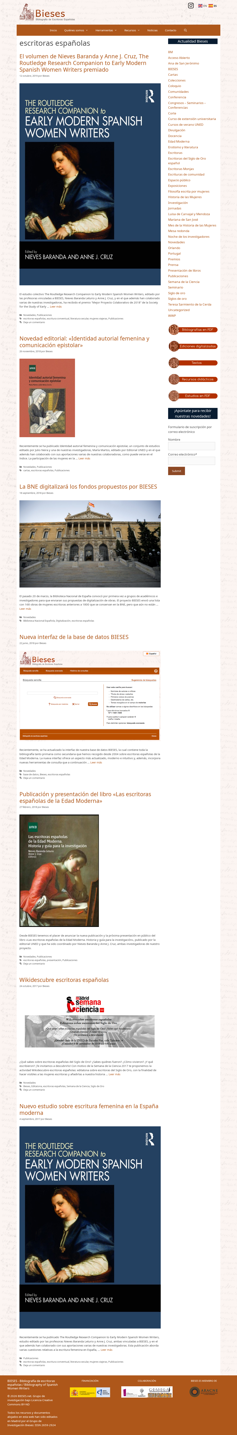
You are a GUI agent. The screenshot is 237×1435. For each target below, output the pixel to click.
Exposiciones (177, 185)
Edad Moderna (179, 141)
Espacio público (179, 180)
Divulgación (176, 130)
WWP (172, 315)
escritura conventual (58, 318)
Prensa (173, 265)
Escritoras (175, 153)
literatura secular (79, 318)
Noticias (152, 30)
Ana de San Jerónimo (183, 63)
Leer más (56, 306)
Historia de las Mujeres (185, 197)
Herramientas (104, 30)
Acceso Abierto (179, 58)
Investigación (178, 203)
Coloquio (174, 86)
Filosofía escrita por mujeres (188, 191)
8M (170, 52)
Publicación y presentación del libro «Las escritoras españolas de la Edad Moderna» (85, 797)
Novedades (29, 315)
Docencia (175, 136)
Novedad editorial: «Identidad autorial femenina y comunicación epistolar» (84, 342)
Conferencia (177, 97)
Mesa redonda (178, 231)
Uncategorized (179, 310)
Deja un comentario (34, 322)
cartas (26, 470)
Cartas (173, 74)
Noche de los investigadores (188, 236)
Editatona (36, 1086)
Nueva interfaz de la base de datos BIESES (73, 637)
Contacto (170, 30)
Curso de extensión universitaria (192, 119)
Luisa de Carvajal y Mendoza (189, 214)
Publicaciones (44, 315)
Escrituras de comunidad (186, 174)
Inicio (53, 30)
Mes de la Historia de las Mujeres (192, 225)
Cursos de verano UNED (185, 124)
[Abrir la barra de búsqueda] (185, 30)
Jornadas (174, 208)
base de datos (31, 774)
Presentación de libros (184, 270)
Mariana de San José (183, 219)
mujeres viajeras (98, 318)
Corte (172, 113)
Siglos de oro (177, 298)
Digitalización (63, 620)
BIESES (173, 69)
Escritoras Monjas (181, 169)
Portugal (174, 253)
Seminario (175, 287)
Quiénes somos (74, 30)
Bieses (43, 774)
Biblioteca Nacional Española (39, 620)
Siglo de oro (176, 293)
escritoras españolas (34, 318)
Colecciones (177, 80)
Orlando (174, 248)
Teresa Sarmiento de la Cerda (189, 304)
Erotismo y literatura (183, 147)
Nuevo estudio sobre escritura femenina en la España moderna (88, 1109)
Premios (174, 259)
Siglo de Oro (97, 1086)
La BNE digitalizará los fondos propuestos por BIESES (88, 486)
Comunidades (178, 91)
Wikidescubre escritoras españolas (64, 980)
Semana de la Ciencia (78, 1086)
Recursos (130, 30)
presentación (54, 960)
